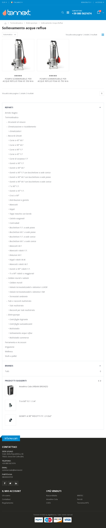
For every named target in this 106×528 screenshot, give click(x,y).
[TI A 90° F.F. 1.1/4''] (10, 405)
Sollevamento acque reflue (52, 23)
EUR (3, 2)
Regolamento (7, 503)
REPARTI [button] (9, 107)
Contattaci (6, 499)
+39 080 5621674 (8, 463)
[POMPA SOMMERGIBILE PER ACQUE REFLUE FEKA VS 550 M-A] (18, 55)
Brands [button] (9, 365)
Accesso (99, 2)
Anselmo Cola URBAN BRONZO (33, 386)
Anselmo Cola (52, 499)
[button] (62, 12)
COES (48, 503)
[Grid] (103, 34)
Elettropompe (31, 23)
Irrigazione (9, 347)
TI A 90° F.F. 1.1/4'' (27, 401)
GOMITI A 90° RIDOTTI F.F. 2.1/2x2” (35, 416)
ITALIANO (17, 2)
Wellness (9, 351)
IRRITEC (80, 495)
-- (15, 122)
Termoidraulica (16, 23)
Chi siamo (6, 495)
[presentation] (99, 380)
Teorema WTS (83, 503)
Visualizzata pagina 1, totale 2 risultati (81, 34)
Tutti (7, 371)
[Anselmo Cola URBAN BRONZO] (10, 390)
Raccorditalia (51, 495)
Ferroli (79, 499)
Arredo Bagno (11, 112)
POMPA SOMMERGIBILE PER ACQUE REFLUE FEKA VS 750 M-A (53, 80)
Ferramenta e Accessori (15, 342)
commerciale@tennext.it (12, 470)
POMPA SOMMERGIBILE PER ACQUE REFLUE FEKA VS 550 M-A (18, 80)
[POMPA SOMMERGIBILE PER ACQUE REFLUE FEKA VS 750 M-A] (53, 55)
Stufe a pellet (11, 356)
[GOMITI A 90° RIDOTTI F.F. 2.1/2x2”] (10, 420)
